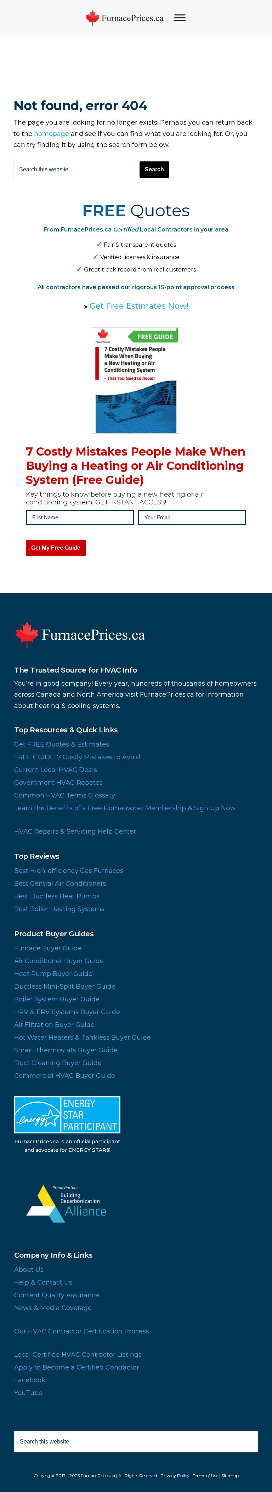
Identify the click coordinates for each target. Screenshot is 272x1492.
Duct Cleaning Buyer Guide (58, 1063)
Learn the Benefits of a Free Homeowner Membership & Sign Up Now (125, 808)
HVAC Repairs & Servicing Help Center (75, 831)
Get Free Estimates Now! (139, 306)
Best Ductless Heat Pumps (57, 896)
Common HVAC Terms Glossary (64, 795)
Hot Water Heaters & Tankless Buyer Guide (82, 1037)
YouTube (28, 1393)
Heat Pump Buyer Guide (53, 974)
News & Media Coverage (53, 1308)
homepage (51, 134)
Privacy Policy (174, 1475)
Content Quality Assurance (56, 1295)
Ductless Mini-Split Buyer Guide (64, 986)
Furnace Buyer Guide (48, 948)
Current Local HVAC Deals (55, 770)
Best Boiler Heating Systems (59, 909)
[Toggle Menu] (180, 17)
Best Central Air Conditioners (60, 883)
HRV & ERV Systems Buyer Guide (67, 1012)
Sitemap (230, 1475)
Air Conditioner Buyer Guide (59, 961)
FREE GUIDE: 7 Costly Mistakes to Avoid (77, 757)
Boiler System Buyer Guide (57, 999)
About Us (29, 1270)
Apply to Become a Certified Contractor (76, 1367)
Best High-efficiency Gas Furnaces (68, 871)
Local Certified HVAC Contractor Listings (78, 1355)
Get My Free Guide (55, 548)
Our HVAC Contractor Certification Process (81, 1331)
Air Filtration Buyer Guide (54, 1025)
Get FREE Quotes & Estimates (61, 744)
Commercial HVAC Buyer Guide (64, 1076)
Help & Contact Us (43, 1282)
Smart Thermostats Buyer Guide (66, 1050)
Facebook (29, 1380)
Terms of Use (205, 1475)
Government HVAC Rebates (58, 783)
